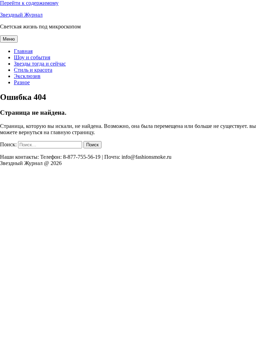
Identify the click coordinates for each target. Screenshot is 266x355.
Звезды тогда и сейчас (40, 64)
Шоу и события (32, 57)
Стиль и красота (33, 70)
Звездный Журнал (21, 15)
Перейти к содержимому (29, 3)
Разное (22, 82)
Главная (23, 51)
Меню (9, 39)
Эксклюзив (27, 76)
